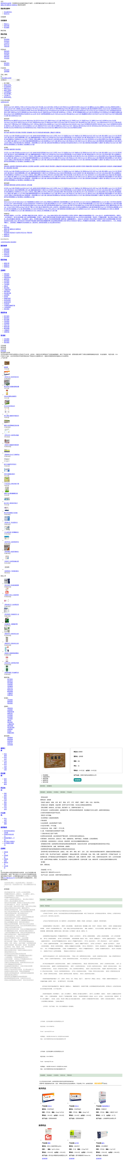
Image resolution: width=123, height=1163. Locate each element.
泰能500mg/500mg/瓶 (64, 108)
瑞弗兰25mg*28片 (97, 120)
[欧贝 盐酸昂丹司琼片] (7, 462)
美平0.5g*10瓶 (54, 108)
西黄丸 (16, 941)
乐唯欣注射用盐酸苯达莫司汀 (13, 927)
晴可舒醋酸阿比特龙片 (11, 955)
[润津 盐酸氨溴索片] (7, 472)
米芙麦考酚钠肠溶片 (22, 918)
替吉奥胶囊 (31, 945)
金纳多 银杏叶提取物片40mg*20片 (43, 135)
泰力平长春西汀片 (21, 936)
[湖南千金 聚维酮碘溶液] (7, 491)
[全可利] (75, 1140)
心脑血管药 (58, 166)
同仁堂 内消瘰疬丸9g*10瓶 (108, 203)
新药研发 (6, 53)
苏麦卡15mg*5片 (82, 141)
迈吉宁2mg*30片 (67, 126)
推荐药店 (14, 5)
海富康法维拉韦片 (9, 918)
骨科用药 (18, 149)
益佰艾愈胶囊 (8, 959)
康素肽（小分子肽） (16, 215)
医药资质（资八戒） (10, 939)
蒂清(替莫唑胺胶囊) (55, 219)
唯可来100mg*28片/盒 (85, 126)
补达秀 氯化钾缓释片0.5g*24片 (53, 203)
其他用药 (13, 242)
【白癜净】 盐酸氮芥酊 (11, 624)
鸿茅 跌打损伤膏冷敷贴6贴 (97, 205)
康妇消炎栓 (18, 945)
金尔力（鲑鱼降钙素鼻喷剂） (107, 215)
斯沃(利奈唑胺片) (64, 215)
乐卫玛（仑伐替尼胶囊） (23, 892)
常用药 (3, 335)
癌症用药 (15, 168)
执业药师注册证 (9, 882)
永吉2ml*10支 (11, 108)
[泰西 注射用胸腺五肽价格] (7, 424)
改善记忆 (23, 185)
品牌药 (3, 270)
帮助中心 (6, 24)
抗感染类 (109, 166)
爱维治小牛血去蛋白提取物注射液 (14, 948)
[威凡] (102, 1140)
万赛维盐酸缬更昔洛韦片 (21, 957)
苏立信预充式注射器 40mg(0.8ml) (27, 110)
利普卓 (71, 215)
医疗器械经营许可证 (30, 884)
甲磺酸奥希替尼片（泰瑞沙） (13, 894)
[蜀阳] (48, 1140)
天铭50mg (75, 126)
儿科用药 (42, 166)
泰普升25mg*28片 (9, 107)
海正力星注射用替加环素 (11, 911)
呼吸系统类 (18, 166)
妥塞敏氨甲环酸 (9, 920)
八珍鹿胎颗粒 (8, 957)
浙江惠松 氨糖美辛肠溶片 (11, 415)
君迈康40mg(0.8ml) (43, 110)
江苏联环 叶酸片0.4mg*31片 (70, 203)
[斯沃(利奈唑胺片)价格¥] (7, 511)
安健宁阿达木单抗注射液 (26, 923)
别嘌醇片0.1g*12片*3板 (17, 210)
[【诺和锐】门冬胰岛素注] (7, 569)
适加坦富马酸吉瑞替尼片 (26, 931)
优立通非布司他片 (55, 222)
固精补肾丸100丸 (48, 207)
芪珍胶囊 (58, 217)
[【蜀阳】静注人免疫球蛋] (7, 593)
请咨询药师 (98, 1083)
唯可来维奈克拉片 (23, 913)
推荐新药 (4, 827)
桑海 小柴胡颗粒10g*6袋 (27, 144)
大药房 (3, 242)
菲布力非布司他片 (28, 980)
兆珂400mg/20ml (96, 126)
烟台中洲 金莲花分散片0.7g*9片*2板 (74, 142)
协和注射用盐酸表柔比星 (27, 932)
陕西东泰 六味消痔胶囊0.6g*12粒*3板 (65, 202)
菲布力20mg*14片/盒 (10, 202)
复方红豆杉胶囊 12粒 (20, 217)
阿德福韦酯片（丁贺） (22, 895)
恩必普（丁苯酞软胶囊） (100, 217)
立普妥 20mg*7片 (58, 135)
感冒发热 (6, 166)
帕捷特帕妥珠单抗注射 (27, 962)
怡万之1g (37, 108)
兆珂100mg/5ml (105, 126)
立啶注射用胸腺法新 (28, 916)
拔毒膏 (6, 367)
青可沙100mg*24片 (41, 120)
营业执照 (29, 882)
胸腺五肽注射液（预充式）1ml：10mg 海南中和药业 (43, 215)
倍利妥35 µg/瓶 (10, 126)
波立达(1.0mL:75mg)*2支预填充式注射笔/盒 (85, 124)
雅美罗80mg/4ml (9, 120)
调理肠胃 (6, 185)
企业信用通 (25, 938)
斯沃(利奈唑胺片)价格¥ (11, 513)
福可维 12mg (74, 217)
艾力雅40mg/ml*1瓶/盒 (51, 122)
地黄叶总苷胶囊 (66, 217)
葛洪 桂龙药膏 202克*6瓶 (71, 139)
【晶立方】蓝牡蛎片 (83, 219)
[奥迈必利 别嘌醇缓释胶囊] (7, 385)
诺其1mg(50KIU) (75, 108)
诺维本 (6, 943)
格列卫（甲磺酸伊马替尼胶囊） (87, 220)
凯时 (13, 946)
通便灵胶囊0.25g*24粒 (29, 209)
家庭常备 (4, 312)
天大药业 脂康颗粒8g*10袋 (83, 207)
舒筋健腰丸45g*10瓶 (106, 209)
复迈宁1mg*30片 (100, 114)
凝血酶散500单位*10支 (88, 114)
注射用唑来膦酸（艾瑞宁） (34, 217)
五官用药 (30, 166)
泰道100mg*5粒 (31, 120)
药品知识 (6, 41)
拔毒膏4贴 (63, 209)
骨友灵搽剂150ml (104, 139)
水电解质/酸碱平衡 (9, 305)
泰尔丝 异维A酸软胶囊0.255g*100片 (89, 203)
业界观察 (6, 71)
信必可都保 (22, 943)
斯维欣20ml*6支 (87, 135)
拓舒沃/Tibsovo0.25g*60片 (25, 122)
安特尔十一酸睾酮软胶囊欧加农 (24, 920)
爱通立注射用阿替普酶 (11, 923)
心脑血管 (52, 132)
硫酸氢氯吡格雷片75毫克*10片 (40, 137)
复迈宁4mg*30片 (110, 114)
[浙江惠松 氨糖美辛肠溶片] (7, 414)
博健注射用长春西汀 (24, 934)
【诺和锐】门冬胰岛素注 (11, 571)
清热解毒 (29, 132)
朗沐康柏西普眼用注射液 (11, 978)
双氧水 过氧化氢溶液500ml (16, 142)
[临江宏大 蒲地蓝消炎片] (7, 501)
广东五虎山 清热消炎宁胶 (11, 483)
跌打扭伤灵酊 (8, 941)
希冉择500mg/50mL (31, 127)
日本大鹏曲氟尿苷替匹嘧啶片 (13, 964)
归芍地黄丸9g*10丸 (42, 209)
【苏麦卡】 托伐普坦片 (11, 522)
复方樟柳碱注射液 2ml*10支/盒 (84, 112)
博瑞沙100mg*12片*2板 (54, 120)
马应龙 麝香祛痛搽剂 (10, 396)
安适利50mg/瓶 (85, 108)
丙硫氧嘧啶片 (105, 1106)
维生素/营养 (71, 166)
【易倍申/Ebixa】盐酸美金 (11, 454)
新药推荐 (4, 246)
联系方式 (6, 13)
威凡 (102, 1143)
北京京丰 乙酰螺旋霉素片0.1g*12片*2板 (97, 202)
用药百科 (6, 56)
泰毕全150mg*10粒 (63, 141)
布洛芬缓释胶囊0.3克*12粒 (22, 137)
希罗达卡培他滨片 (72, 220)
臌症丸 (47, 219)
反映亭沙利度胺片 (21, 915)
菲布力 (49, 1106)
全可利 (76, 1143)
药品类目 (7, 242)
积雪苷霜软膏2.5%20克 (70, 137)
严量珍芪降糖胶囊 (24, 971)
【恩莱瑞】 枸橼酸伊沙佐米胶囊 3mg (20, 222)
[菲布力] (48, 1103)
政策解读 (6, 65)
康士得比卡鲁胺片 (113, 217)
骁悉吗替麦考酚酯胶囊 (43, 220)
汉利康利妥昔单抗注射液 (11, 925)
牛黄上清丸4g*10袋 (53, 209)
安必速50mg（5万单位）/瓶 (66, 112)
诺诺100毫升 (60, 139)
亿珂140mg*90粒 (63, 122)
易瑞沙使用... (8, 85)
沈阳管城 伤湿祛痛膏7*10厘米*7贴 (95, 142)
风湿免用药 (96, 166)
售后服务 (6, 27)
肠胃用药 (12, 149)
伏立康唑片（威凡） (28, 219)
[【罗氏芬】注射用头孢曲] (7, 433)
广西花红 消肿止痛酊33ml (35, 139)
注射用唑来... (8, 92)
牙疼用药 (23, 132)
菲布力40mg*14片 (21, 202)
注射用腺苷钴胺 (31, 943)
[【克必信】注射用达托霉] (7, 661)
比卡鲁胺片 (7, 946)
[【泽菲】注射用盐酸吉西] (7, 559)
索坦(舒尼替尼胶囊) (10, 902)
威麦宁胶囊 (46, 217)
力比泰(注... (7, 95)
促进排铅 (18, 185)
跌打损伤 (6, 132)
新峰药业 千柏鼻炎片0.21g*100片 (18, 139)
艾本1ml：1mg (95, 122)
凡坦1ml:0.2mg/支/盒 (61, 114)
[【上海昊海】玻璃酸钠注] (7, 530)
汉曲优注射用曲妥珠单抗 (11, 962)
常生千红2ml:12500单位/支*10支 (99, 110)
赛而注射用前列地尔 (10, 934)
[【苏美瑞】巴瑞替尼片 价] (7, 612)
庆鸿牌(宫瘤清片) (39, 219)
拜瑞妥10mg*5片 (66, 120)
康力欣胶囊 (25, 904)
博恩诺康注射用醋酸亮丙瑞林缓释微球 (15, 976)
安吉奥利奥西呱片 (9, 915)
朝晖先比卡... (8, 88)
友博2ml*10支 (58, 107)
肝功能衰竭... (8, 86)
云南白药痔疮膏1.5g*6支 (20, 203)
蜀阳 (48, 1143)
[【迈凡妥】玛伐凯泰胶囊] (7, 583)
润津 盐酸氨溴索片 (9, 474)
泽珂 (22, 946)
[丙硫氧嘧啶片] (102, 1103)
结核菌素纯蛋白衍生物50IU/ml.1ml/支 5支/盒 (27, 114)
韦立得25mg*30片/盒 (21, 126)
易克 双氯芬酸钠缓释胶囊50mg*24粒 (33, 141)
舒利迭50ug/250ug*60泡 (56, 137)
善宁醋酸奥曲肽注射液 (11, 931)
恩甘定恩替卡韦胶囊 (96, 219)
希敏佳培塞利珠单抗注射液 (12, 908)
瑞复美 (18, 946)
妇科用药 (36, 166)
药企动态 (6, 69)
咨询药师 (78, 780)
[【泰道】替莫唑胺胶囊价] (7, 651)
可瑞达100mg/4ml (42, 127)
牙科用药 (6, 149)
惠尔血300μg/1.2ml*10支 (74, 114)
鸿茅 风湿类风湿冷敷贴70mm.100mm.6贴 (32, 205)
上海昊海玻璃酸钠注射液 (11, 932)
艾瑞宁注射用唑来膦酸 (108, 219)
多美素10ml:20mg (9, 127)
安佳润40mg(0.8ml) (54, 110)
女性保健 (29, 185)
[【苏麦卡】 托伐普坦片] (7, 521)
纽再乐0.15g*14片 (32, 126)
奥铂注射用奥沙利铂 (10, 950)
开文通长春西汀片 (9, 904)
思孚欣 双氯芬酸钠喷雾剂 (26, 941)
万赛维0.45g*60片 (21, 108)
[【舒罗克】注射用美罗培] (7, 540)
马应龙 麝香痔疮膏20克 (112, 205)
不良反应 (6, 58)
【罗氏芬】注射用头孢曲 (11, 435)
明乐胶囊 (52, 217)
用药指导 (6, 51)
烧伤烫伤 (12, 132)
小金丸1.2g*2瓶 (95, 209)
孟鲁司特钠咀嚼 (9, 945)
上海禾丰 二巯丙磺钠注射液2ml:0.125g (64, 207)
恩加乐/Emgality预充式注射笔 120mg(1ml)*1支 (75, 107)
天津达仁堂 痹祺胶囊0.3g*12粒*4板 (46, 210)
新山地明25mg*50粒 (84, 122)
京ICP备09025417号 (9, 878)
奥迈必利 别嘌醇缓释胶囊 (11, 386)
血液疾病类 (103, 166)
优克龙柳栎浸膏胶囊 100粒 (58, 220)
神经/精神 (65, 166)
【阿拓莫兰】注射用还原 (11, 604)
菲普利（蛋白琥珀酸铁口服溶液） (14, 901)
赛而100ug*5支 (45, 108)
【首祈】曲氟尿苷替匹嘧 (11, 445)
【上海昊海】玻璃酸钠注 (11, 532)
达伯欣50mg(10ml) (66, 124)
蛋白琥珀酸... (8, 93)
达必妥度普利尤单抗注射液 (12, 916)
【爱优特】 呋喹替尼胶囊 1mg (41, 222)
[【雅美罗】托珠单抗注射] (7, 632)
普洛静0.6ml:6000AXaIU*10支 (23, 135)
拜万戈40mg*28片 (73, 122)
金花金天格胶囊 (9, 960)
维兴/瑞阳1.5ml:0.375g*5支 (109, 135)
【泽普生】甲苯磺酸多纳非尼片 (23, 959)
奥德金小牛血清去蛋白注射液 (26, 902)
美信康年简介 (8, 12)
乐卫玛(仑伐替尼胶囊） (85, 217)
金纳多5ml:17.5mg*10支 (54, 124)
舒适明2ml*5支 (97, 112)
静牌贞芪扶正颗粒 (19, 906)
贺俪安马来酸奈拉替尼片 (25, 950)
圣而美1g (17, 107)
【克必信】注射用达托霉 (11, 663)
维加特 (25, 945)
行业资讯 (6, 43)
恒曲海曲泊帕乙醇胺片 (11, 974)
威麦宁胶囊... (8, 90)
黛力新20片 (11, 137)
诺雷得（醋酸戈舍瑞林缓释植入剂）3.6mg (86, 215)
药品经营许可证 (17, 884)
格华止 (15, 943)
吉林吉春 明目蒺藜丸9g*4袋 (55, 142)
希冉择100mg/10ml (19, 127)
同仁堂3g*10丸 (83, 139)
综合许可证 (7, 884)
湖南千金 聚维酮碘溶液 (11, 493)
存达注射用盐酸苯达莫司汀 (28, 925)
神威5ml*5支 (78, 135)
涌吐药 (47, 166)
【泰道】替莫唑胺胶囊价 (11, 653)
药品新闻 (6, 39)
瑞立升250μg (43, 124)
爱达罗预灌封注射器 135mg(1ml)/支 (100, 108)
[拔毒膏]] (7, 365)
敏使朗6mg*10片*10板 (50, 141)
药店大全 (6, 44)
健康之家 (3, 5)
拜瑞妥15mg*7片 (76, 120)
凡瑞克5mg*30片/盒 (16, 112)
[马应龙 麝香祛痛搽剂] (7, 394)
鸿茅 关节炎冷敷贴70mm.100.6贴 (79, 205)
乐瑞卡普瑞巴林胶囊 (26, 966)
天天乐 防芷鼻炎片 (9, 406)
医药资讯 (6, 63)
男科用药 (52, 166)
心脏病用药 (9, 168)
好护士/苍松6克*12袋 (50, 139)
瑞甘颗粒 (24, 215)
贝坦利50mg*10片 (16, 115)
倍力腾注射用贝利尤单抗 (11, 929)
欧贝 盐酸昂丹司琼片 (10, 464)
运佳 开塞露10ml (48, 202)
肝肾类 (83, 166)
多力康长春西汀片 (9, 936)
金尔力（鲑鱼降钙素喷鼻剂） (13, 899)
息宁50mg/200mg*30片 (31, 107)
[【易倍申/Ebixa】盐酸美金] (7, 453)
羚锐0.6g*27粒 (73, 141)
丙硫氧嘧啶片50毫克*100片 (35, 202)
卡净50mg (36, 124)
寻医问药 (6, 46)
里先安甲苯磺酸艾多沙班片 (12, 938)
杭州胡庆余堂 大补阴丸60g (35, 203)
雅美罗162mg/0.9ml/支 (20, 120)
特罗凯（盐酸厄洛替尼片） (105, 220)
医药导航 (6, 227)
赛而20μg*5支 (30, 108)
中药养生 (6, 54)
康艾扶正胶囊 (8, 906)
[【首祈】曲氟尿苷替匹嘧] (7, 443)
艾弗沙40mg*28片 (16, 124)
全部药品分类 (5, 102)
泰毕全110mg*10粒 (93, 141)
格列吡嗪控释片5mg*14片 (99, 207)
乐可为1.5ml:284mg (116, 126)
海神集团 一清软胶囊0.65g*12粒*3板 (35, 142)
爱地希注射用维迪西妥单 (11, 973)
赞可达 (18, 904)
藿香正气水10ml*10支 (112, 142)
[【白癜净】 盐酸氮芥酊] (7, 622)
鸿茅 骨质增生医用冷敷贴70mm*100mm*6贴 (57, 205)
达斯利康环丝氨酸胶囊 (27, 973)
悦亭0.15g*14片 (80, 202)
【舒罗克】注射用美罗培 (11, 542)
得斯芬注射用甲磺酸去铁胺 (12, 967)
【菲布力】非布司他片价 (11, 377)
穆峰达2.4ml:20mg (94, 107)
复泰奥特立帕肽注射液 (11, 971)
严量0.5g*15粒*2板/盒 (35, 207)
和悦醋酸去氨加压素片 (25, 955)
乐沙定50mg (50, 127)
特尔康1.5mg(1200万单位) (46, 107)
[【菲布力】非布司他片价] (7, 375)
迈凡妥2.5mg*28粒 (9, 135)
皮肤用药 (12, 166)
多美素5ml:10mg (107, 120)
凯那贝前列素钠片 (24, 922)
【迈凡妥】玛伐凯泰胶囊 (11, 585)
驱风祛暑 (41, 132)
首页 (5, 225)
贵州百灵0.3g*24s (93, 139)
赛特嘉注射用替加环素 (11, 909)
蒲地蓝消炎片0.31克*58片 (94, 137)
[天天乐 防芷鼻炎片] (7, 404)
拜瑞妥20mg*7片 (86, 120)
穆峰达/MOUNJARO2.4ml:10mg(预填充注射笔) (68, 127)
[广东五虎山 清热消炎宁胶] (7, 482)
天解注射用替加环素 (10, 913)
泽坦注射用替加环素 (26, 911)
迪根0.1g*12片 (18, 141)
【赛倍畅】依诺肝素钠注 (11, 551)
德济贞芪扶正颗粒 (31, 906)
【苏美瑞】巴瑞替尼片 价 (11, 614)
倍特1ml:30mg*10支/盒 (22, 207)
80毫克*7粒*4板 (81, 137)
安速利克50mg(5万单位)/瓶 (50, 112)
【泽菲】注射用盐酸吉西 (11, 561)
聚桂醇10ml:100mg (27, 112)
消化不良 (35, 132)
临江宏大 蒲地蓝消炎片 (11, 503)
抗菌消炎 (58, 132)
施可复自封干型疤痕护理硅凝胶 (27, 220)
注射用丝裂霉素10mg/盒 (48, 114)
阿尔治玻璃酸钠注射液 (11, 922)
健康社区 (9, 5)
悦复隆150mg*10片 (69, 135)
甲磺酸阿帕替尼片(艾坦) (11, 897)
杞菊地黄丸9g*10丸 (30, 210)
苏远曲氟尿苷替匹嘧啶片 (11, 966)
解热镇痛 (46, 132)
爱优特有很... (8, 97)
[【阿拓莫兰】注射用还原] (7, 603)
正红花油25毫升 (107, 137)
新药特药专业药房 (6, 3)
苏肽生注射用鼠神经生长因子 (13, 980)
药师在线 (3, 351)
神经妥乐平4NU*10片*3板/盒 (46, 126)
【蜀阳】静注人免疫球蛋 (11, 595)
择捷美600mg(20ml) (39, 122)
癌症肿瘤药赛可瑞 (9, 892)
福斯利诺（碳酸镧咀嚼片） (69, 219)
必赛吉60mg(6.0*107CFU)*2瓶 (108, 122)
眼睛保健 (12, 185)
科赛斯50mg (58, 126)
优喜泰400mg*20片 (27, 124)
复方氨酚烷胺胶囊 (23, 939)
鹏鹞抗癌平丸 (26, 908)
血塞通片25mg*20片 (84, 209)
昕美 (11, 943)
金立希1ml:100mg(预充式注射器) (69, 110)
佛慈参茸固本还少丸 (10, 952)
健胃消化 (25, 166)
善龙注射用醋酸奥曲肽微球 (28, 929)
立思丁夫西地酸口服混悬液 (27, 909)
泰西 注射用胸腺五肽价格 (11, 425)
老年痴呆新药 (29, 946)
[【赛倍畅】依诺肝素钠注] (7, 550)
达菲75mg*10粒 (96, 135)
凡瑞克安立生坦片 (25, 978)
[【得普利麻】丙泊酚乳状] (7, 671)
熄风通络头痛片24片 (72, 209)
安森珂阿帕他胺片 (20, 960)
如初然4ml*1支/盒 (84, 110)
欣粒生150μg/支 (37, 112)
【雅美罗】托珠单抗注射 (11, 633)
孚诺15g (22, 107)
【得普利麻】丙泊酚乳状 (11, 672)
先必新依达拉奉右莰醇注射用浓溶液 (15, 953)
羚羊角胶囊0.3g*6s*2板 (16, 209)
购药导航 (6, 25)
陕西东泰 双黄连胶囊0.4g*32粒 (108, 141)
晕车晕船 (18, 132)
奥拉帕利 (6, 215)
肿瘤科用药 (89, 166)
